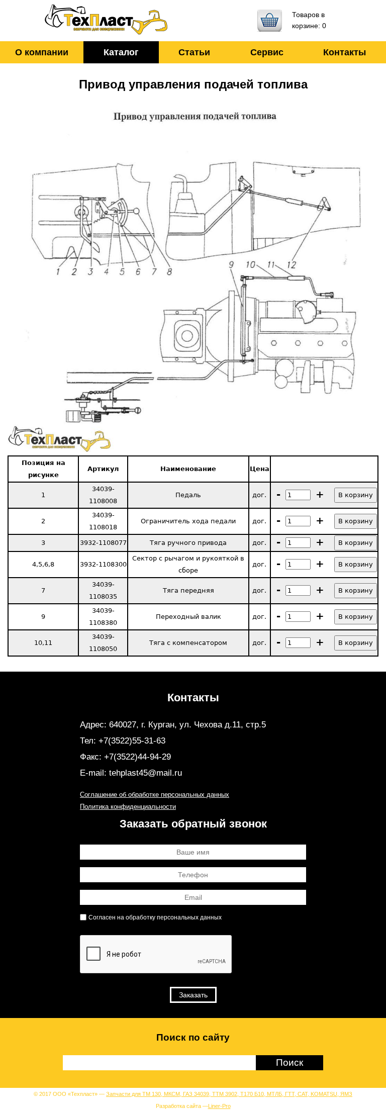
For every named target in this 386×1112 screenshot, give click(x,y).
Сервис (266, 52)
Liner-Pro (219, 1106)
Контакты (344, 52)
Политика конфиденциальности (128, 806)
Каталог (121, 52)
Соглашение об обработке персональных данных (154, 794)
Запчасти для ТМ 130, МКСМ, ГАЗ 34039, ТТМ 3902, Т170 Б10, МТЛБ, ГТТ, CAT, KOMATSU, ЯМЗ (229, 1094)
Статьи (194, 52)
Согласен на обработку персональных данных (155, 917)
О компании (41, 52)
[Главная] (106, 21)
